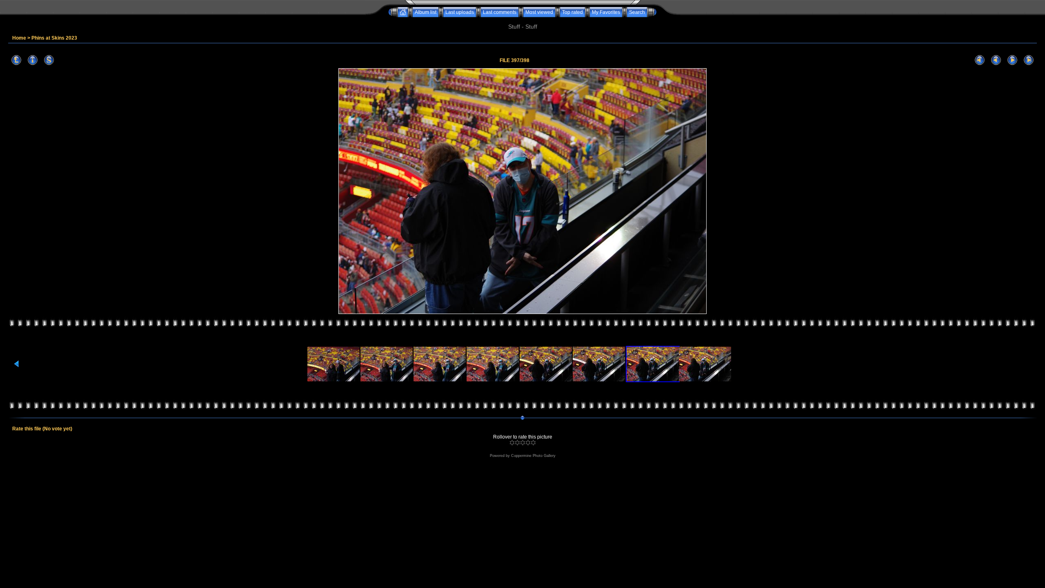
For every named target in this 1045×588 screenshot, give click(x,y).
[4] (528, 442)
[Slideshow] (49, 60)
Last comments (499, 12)
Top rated (572, 12)
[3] (522, 442)
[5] (533, 442)
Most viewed (539, 12)
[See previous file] (996, 60)
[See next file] (1012, 60)
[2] (517, 442)
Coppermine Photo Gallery (533, 456)
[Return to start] (980, 60)
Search (637, 12)
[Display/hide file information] (32, 60)
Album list (425, 12)
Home (19, 38)
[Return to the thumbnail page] (16, 60)
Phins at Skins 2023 (54, 38)
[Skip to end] (1029, 60)
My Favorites (606, 12)
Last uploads (459, 12)
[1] (512, 442)
